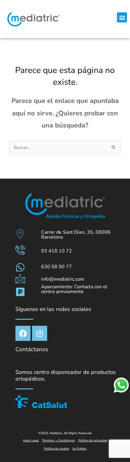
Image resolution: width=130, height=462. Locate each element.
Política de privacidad (92, 440)
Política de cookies (56, 449)
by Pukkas (79, 449)
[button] (122, 17)
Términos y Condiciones (58, 440)
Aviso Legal (31, 440)
